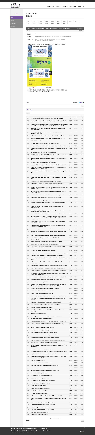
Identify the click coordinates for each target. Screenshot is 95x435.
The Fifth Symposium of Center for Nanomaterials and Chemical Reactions (46, 316)
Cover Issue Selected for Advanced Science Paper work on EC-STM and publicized (48, 164)
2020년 (58, 21)
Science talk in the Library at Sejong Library (40, 373)
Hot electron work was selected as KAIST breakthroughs (43, 380)
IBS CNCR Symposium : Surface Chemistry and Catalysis (43, 327)
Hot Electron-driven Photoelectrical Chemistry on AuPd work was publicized (47, 118)
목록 (82, 106)
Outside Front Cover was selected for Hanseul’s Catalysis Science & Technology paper (49, 253)
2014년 (41, 23)
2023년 (41, 21)
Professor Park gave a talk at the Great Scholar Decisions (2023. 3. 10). (46, 197)
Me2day (80, 102)
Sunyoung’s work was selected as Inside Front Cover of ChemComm (45, 304)
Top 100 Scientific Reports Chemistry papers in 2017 (42, 318)
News (12, 17)
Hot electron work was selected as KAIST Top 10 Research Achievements (46, 335)
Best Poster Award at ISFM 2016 (38, 360)
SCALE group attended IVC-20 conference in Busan (42, 349)
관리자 (28, 30)
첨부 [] (28, 102)
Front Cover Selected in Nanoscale (38, 313)
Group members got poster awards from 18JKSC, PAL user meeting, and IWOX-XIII (48, 229)
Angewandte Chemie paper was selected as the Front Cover (43, 354)
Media (12, 20)
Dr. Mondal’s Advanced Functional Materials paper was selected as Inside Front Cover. (49, 265)
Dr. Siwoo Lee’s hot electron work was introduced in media (43, 250)
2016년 (29, 23)
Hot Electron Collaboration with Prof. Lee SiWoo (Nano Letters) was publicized (47, 195)
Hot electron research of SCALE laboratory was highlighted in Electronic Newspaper (48, 276)
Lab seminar (13, 23)
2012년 (52, 23)
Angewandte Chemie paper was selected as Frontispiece (43, 404)
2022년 (46, 21)
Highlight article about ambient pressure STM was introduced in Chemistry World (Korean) (51, 28)
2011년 (58, 23)
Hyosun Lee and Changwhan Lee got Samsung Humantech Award (45, 337)
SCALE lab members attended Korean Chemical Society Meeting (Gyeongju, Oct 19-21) (49, 213)
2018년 (70, 21)
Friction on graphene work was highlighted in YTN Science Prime (44, 342)
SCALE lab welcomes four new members (39, 393)
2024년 (35, 21)
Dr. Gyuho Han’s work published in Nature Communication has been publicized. (47, 135)
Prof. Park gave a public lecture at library (39, 414)
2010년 (64, 23)
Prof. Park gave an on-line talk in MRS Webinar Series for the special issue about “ (48, 268)
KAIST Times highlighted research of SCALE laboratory (42, 409)
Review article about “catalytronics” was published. (42, 330)
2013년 (46, 23)
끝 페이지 (59, 418)
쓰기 (82, 420)
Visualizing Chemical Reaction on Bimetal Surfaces (41, 307)
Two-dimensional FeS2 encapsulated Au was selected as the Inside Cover (46, 279)
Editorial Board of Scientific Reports (38, 385)
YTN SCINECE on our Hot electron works (39, 140)
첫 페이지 (52, 418)
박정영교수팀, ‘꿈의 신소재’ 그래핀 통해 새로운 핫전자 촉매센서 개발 (44, 365)
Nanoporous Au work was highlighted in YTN (40, 388)
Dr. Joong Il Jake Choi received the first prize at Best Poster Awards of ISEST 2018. (48, 321)
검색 (27, 420)
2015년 (35, 23)
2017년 (76, 21)
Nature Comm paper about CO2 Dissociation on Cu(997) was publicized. (46, 181)
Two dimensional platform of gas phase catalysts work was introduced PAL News (48, 138)
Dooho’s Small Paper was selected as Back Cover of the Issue (44, 174)
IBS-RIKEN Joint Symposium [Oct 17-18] (39, 282)
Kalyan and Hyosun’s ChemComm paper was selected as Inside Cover (46, 302)
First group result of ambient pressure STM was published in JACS (45, 370)
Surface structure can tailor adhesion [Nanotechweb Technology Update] (46, 395)
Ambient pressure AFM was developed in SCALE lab (42, 293)
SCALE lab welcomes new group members (40, 378)
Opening (13, 26)
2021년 (52, 21)
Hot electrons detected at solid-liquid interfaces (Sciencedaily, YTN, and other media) (48, 351)
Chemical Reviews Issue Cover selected (39, 390)
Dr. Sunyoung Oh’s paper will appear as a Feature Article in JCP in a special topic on (48, 270)
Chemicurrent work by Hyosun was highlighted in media (42, 402)
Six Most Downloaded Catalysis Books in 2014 (40, 383)
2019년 (64, 21)
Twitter (79, 102)
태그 (29, 420)
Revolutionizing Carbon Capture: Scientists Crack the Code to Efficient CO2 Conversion (49, 145)
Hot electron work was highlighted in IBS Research (41, 375)
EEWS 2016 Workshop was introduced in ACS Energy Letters (44, 332)
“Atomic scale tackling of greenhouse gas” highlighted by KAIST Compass (46, 241)
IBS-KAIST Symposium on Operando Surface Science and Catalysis (45, 288)
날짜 (76, 115)
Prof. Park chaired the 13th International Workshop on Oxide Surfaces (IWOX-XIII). (48, 235)
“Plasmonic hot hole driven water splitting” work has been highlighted (45, 244)
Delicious (83, 102)
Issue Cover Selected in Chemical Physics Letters (41, 362)
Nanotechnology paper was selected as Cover (40, 407)
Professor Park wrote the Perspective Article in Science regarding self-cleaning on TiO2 (49, 295)
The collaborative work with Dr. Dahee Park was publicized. (43, 152)
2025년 (29, 21)
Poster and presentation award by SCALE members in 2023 (43, 162)
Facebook (82, 102)
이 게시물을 (75, 102)
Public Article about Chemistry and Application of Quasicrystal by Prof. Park (47, 200)
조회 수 (81, 115)
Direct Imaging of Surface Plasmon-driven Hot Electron (42, 290)
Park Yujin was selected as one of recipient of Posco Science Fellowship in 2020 (47, 255)
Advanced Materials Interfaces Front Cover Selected (42, 367)
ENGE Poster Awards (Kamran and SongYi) (40, 412)
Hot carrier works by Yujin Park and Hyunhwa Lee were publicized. (45, 143)
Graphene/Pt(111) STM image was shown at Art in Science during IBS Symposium (48, 340)
